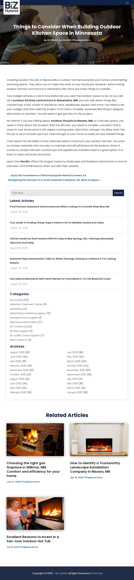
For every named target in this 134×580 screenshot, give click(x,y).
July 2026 (72, 352)
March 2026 (73, 361)
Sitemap (97, 573)
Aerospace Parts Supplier (24, 317)
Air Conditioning (19, 326)
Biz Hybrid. (61, 573)
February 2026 (18, 365)
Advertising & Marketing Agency (28, 313)
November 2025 (76, 370)
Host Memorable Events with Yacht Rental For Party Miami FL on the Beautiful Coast (60, 278)
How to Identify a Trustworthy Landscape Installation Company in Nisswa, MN (95, 467)
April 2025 (15, 388)
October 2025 (18, 374)
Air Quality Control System (25, 335)
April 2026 (15, 361)
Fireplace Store (81, 40)
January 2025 (74, 392)
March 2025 (73, 388)
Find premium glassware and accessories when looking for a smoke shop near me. (60, 206)
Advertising (16, 308)
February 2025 (18, 392)
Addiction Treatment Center (26, 304)
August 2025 (17, 379)
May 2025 (72, 383)
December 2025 (19, 370)
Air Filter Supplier (19, 331)
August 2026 (17, 352)
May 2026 (72, 356)
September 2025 (76, 374)
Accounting (16, 300)
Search (118, 193)
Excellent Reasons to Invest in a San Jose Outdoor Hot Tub (33, 539)
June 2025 (16, 383)
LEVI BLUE (52, 40)
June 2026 (16, 356)
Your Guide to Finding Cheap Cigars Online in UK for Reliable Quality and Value (57, 222)
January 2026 (74, 365)
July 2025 (72, 379)
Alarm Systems (18, 340)
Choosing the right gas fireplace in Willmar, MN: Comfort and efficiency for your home (33, 469)
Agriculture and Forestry (23, 322)
